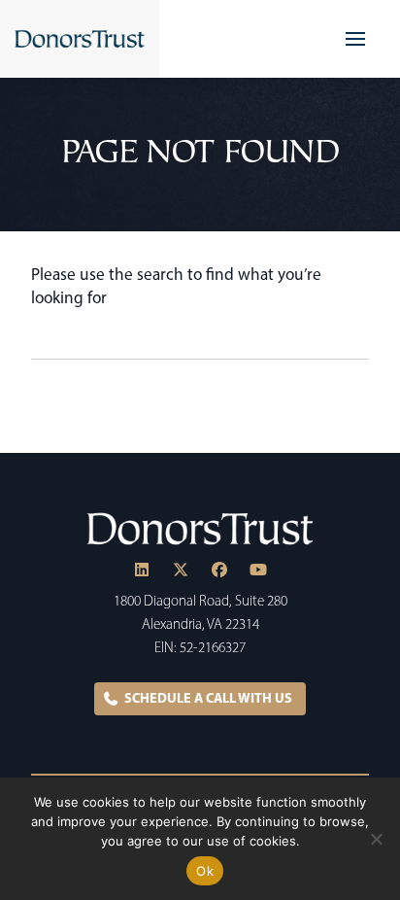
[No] (375, 838)
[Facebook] (219, 569)
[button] (355, 39)
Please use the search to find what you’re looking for (176, 285)
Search (353, 340)
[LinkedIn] (141, 569)
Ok (205, 871)
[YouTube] (258, 569)
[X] (180, 569)
